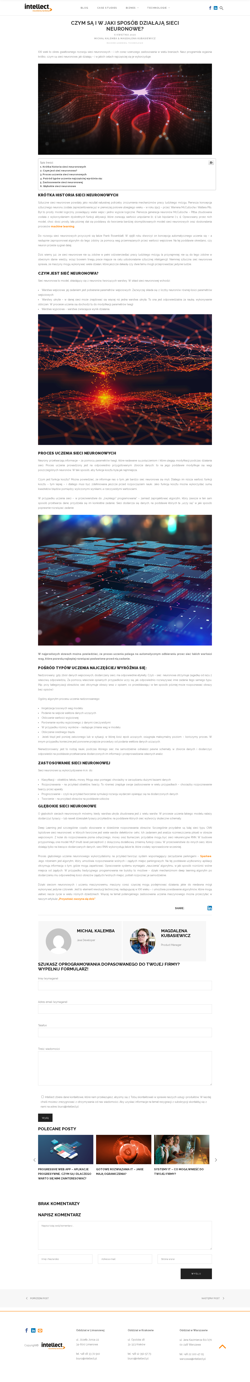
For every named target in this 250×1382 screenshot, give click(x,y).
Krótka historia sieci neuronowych (64, 166)
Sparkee (205, 856)
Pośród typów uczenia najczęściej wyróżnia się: (72, 178)
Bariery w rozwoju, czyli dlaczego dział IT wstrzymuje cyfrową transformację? (123, 1174)
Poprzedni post (39, 1298)
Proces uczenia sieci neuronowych (65, 174)
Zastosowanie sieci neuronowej (63, 182)
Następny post (211, 1298)
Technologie (135, 43)
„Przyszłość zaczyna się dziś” (77, 898)
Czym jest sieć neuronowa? (60, 170)
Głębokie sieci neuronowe (59, 186)
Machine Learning (117, 43)
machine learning (62, 226)
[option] (67, 1156)
